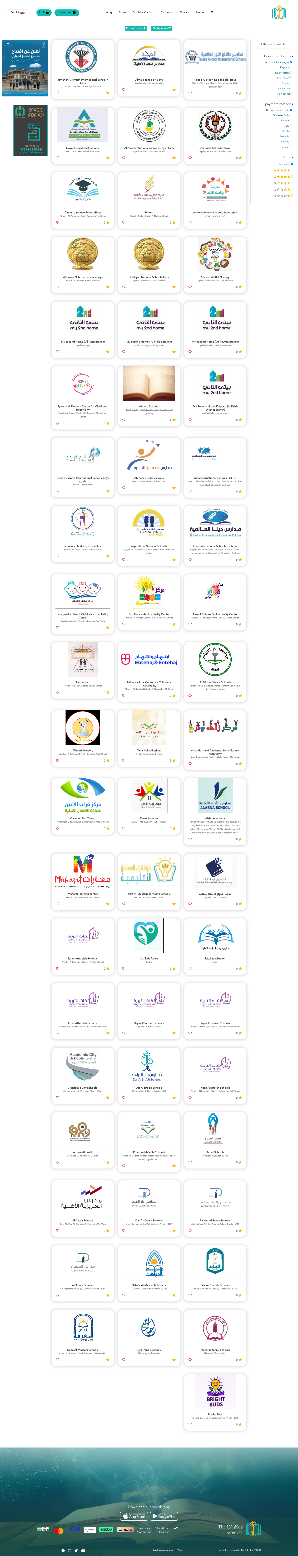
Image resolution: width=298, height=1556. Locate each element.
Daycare (285, 67)
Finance (184, 12)
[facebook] (63, 1550)
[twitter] (76, 1550)
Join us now (65, 12)
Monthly (285, 136)
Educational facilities (162, 1530)
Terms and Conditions (144, 1530)
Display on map (135, 28)
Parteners (167, 12)
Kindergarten (282, 73)
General (285, 147)
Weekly (285, 142)
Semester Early (281, 115)
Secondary (284, 88)
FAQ (175, 1528)
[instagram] (69, 1550)
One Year (284, 121)
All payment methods (278, 110)
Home (200, 12)
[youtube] (83, 1550)
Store (122, 12)
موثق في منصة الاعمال (162, 1550)
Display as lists (160, 28)
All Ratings (285, 164)
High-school (283, 94)
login (42, 12)
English (15, 12)
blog (109, 12)
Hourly (286, 131)
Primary (286, 83)
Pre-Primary (283, 78)
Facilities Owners (143, 12)
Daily (287, 126)
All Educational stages (277, 62)
